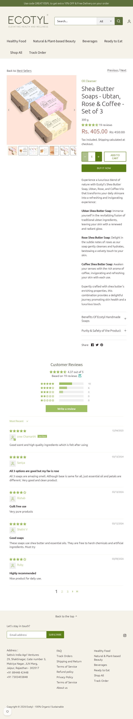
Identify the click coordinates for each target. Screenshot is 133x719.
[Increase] (98, 156)
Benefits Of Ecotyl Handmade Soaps (101, 319)
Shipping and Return (69, 661)
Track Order (101, 680)
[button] (90, 125)
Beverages (100, 665)
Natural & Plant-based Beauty (107, 657)
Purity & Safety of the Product (101, 330)
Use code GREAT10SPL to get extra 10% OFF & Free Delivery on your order (66, 3)
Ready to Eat (102, 670)
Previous (112, 70)
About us (62, 687)
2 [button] (62, 591)
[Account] (129, 21)
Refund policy (65, 671)
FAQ (59, 650)
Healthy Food (102, 650)
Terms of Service (67, 666)
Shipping (103, 139)
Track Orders (64, 656)
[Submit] (119, 21)
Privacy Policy (65, 677)
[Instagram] (124, 635)
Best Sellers (24, 70)
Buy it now (104, 168)
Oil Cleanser (89, 81)
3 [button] (67, 591)
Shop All (99, 675)
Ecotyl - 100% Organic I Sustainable (45, 706)
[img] (18, 431)
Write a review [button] (66, 408)
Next (123, 70)
